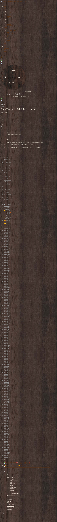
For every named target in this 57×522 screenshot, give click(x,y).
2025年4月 (6, 246)
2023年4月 (6, 281)
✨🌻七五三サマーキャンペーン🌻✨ (7, 222)
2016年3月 (6, 394)
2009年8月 (6, 455)
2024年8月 (6, 256)
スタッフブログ (10, 504)
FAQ (4, 49)
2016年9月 (6, 386)
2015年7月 (6, 407)
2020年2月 (6, 323)
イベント (6, 165)
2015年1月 (6, 415)
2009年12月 (6, 452)
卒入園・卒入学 (10, 33)
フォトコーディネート (11, 30)
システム (9, 501)
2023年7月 (6, 276)
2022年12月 (6, 287)
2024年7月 (6, 257)
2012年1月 (6, 442)
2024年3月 (6, 264)
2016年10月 (6, 385)
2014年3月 (6, 425)
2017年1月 (6, 380)
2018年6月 (6, 354)
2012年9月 (6, 436)
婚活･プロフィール (11, 25)
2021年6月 (6, 311)
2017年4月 (6, 375)
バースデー (9, 11)
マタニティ (9, 20)
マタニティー (7, 186)
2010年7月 (6, 450)
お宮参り (8, 22)
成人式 (8, 17)
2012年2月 (6, 441)
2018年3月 (6, 359)
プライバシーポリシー (12, 507)
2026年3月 (6, 235)
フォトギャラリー (11, 495)
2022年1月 (6, 303)
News (5, 8)
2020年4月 (6, 319)
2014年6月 (6, 421)
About (5, 43)
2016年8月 (6, 388)
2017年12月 (6, 364)
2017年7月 (6, 370)
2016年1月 (6, 398)
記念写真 (8, 41)
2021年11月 (6, 307)
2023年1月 (6, 286)
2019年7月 (6, 334)
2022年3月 (6, 302)
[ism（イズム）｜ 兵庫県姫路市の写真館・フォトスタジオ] (14, 1)
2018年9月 (6, 350)
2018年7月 (6, 353)
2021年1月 (6, 315)
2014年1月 (6, 426)
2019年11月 (6, 327)
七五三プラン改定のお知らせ (23, 463)
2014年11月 (6, 417)
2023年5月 (6, 279)
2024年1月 (6, 267)
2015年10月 (6, 402)
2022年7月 (6, 295)
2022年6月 (6, 297)
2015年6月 (6, 409)
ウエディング (9, 19)
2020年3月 (6, 321)
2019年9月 (6, 331)
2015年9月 (6, 404)
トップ (8, 474)
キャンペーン (13, 113)
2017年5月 (6, 374)
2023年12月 (6, 268)
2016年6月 (6, 391)
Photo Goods (6, 48)
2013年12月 (6, 428)
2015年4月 (6, 410)
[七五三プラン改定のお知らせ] (10, 463)
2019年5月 (6, 337)
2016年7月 (6, 390)
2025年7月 (6, 243)
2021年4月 (6, 313)
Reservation (6, 52)
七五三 (8, 14)
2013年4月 (6, 433)
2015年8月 (6, 405)
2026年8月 (6, 228)
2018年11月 (6, 346)
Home (5, 6)
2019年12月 (6, 326)
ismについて (10, 499)
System (5, 46)
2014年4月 (6, 423)
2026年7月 (6, 230)
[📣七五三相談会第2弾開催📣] (10, 462)
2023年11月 (6, 270)
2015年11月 (6, 401)
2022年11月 (6, 289)
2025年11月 (6, 240)
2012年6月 (6, 437)
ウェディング (13, 487)
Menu (5, 9)
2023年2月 (6, 284)
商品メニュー (10, 502)
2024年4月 (6, 262)
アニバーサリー (7, 162)
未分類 (5, 199)
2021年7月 (6, 310)
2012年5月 (6, 439)
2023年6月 (6, 278)
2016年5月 (6, 393)
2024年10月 (6, 254)
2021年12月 (6, 305)
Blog (5, 44)
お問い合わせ (10, 509)
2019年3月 (6, 340)
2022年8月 (6, 294)
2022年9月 (6, 292)
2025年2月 (6, 249)
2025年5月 (6, 244)
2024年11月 (6, 252)
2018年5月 (6, 356)
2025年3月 (6, 248)
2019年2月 (6, 342)
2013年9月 (6, 429)
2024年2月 (6, 265)
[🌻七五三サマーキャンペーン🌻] (11, 465)
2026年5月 (6, 233)
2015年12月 (6, 399)
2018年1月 (6, 362)
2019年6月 (6, 335)
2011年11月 (6, 444)
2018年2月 (6, 361)
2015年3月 (6, 412)
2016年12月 (6, 382)
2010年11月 (6, 447)
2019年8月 (6, 332)
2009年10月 (6, 453)
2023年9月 (6, 273)
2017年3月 (6, 377)
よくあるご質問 (10, 506)
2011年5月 (6, 445)
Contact (5, 51)
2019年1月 (6, 343)
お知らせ (6, 168)
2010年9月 (6, 449)
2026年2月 (6, 236)
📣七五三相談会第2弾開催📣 (23, 462)
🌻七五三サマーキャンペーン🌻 (26, 465)
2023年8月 (6, 275)
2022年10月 (6, 291)
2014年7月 (6, 420)
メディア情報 (7, 189)
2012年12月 (6, 434)
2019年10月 (6, 329)
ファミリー (9, 24)
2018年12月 (6, 345)
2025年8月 (6, 241)
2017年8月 (6, 369)
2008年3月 (6, 457)
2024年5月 (6, 260)
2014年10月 (6, 418)
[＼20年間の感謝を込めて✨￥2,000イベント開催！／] (16, 467)
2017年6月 (6, 372)
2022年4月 (6, 300)
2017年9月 (6, 367)
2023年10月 (6, 271)
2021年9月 (6, 308)
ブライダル (9, 36)
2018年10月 (6, 348)
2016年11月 (6, 383)
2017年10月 (6, 366)
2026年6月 (6, 232)
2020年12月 (6, 316)
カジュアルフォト (10, 28)
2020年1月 (6, 324)
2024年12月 (6, 251)
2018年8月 (6, 351)
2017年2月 (6, 378)
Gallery (5, 27)
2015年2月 (6, 413)
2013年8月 (6, 431)
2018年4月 (6, 358)
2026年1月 (6, 238)
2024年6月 (6, 259)
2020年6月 (6, 318)
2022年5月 (6, 299)
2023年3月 (6, 283)
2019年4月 (6, 338)
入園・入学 (9, 16)
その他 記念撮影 (10, 12)
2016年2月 (6, 396)
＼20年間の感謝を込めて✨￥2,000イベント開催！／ (39, 467)
